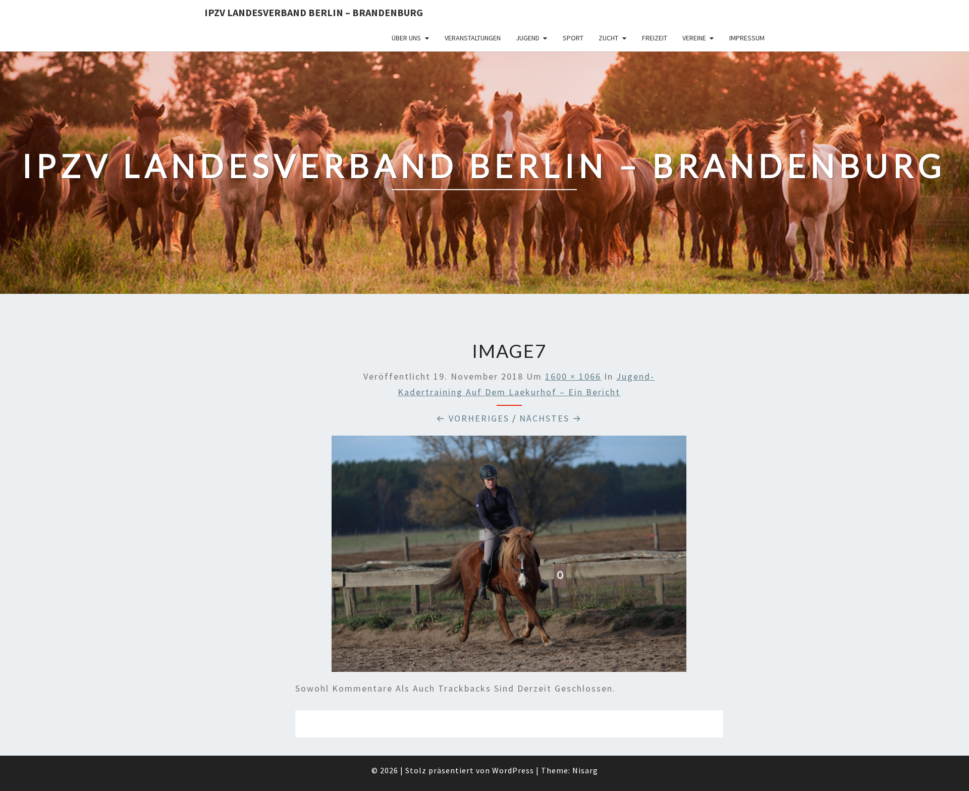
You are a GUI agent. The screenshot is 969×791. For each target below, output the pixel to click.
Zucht (608, 37)
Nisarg (585, 770)
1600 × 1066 (573, 376)
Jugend (528, 37)
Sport (573, 37)
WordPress (513, 770)
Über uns (406, 37)
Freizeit (654, 37)
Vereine (694, 37)
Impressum (747, 37)
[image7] (509, 557)
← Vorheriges (472, 418)
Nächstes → (550, 418)
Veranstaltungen (473, 37)
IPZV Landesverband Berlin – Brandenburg (313, 12)
